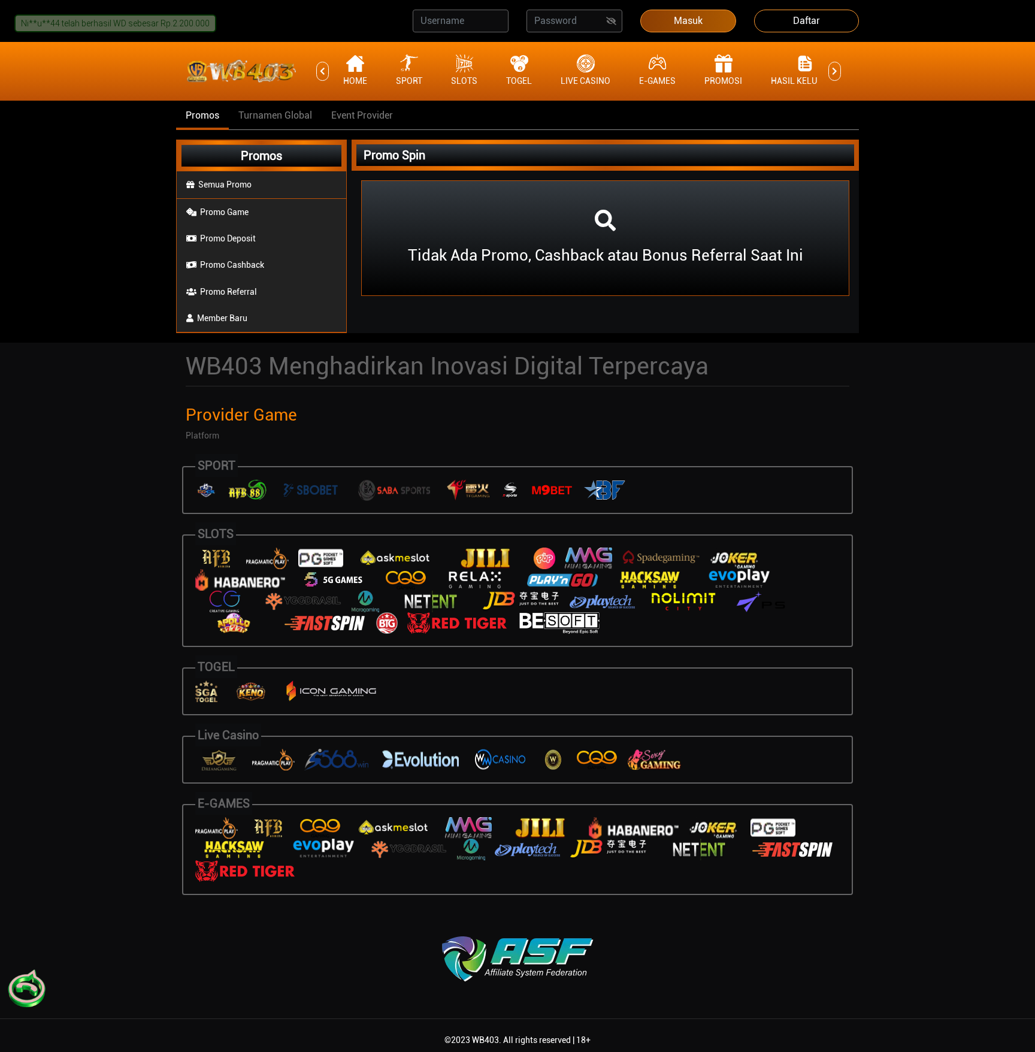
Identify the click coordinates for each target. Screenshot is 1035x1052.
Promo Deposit (228, 238)
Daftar (806, 20)
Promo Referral (228, 292)
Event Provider (362, 115)
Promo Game (224, 212)
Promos (202, 115)
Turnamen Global (275, 115)
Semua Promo (225, 184)
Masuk (688, 20)
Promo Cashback (232, 265)
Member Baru (222, 318)
